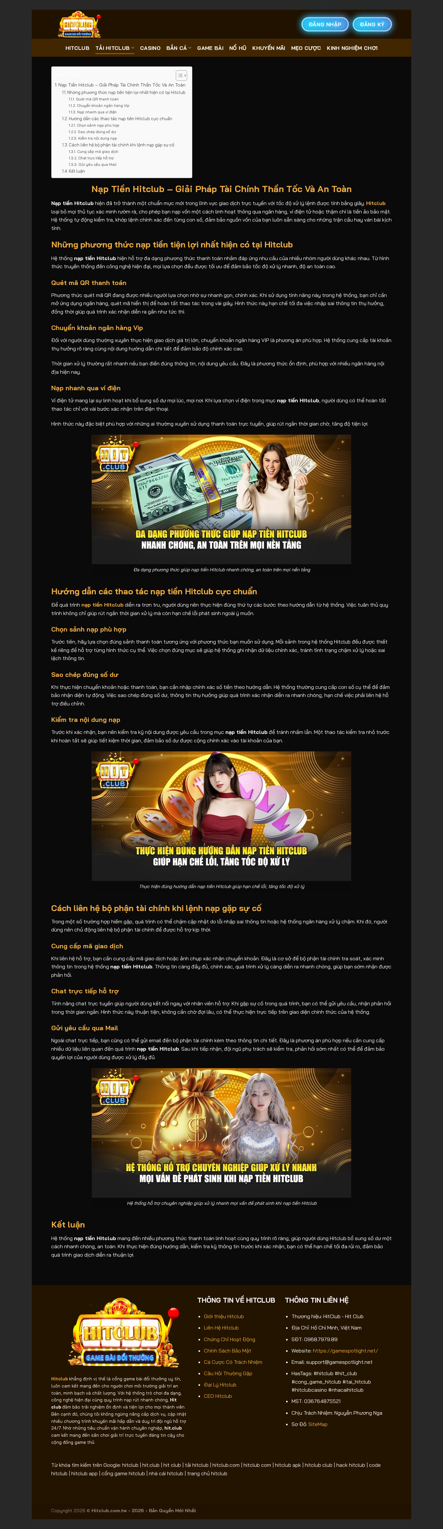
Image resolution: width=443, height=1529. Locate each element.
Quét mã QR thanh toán (97, 99)
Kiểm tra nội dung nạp (97, 138)
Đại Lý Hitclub (220, 1384)
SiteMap (318, 1424)
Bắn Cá (176, 48)
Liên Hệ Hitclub (221, 1327)
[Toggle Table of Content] (178, 75)
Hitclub (78, 48)
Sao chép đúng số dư (97, 131)
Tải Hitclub (112, 48)
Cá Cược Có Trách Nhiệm (233, 1362)
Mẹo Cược (306, 48)
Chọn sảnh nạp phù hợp (98, 125)
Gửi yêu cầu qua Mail (97, 164)
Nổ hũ (238, 48)
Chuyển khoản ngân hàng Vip (103, 105)
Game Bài (210, 48)
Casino (150, 48)
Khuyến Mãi (268, 48)
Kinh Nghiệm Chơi (352, 48)
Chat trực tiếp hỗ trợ (95, 157)
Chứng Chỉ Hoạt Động (229, 1339)
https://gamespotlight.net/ (345, 1350)
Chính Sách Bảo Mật (227, 1350)
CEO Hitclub (218, 1396)
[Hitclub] (83, 24)
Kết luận (77, 171)
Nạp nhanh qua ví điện (96, 111)
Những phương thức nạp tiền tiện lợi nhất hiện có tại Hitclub (126, 92)
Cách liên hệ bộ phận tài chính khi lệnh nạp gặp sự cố (121, 144)
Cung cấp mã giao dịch (97, 151)
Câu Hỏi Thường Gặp (228, 1373)
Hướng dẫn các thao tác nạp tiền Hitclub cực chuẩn (120, 118)
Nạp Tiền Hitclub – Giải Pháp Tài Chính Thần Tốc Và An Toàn (122, 85)
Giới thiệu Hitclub (224, 1316)
